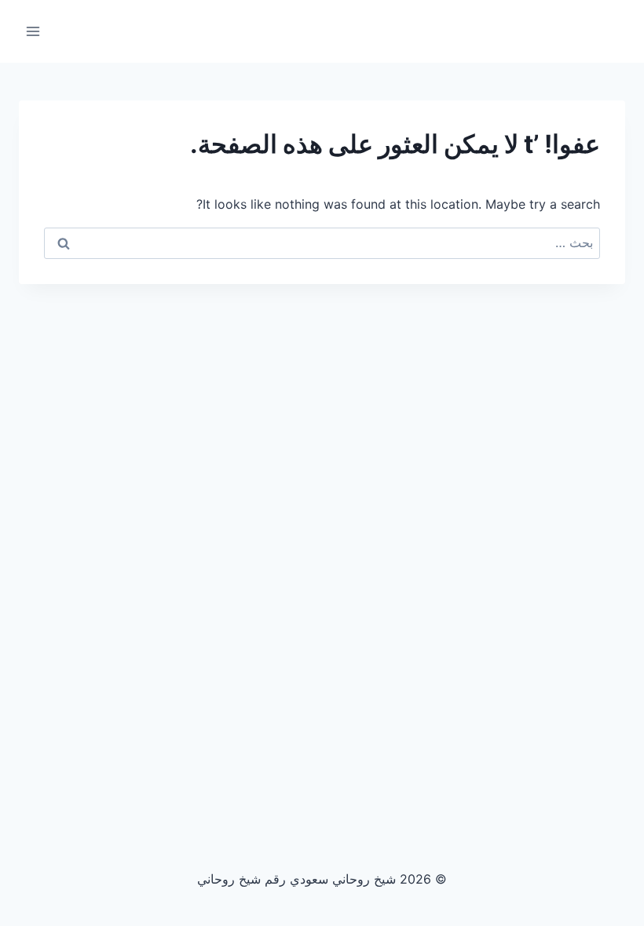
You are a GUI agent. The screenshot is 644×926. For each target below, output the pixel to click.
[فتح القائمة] (33, 31)
